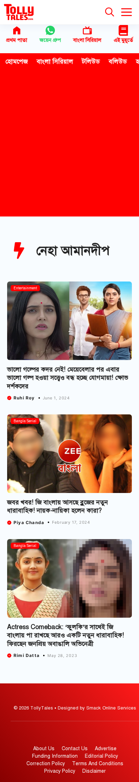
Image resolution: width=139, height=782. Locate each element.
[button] (110, 12)
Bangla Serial (25, 421)
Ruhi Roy (24, 397)
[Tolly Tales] (19, 12)
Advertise (106, 749)
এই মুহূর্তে (123, 40)
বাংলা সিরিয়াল (87, 40)
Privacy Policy (59, 771)
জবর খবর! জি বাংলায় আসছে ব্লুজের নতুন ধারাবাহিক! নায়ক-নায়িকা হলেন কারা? (57, 506)
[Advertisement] (69, 143)
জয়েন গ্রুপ (50, 40)
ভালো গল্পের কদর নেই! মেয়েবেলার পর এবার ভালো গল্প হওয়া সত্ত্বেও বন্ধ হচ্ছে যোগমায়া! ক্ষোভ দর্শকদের (67, 377)
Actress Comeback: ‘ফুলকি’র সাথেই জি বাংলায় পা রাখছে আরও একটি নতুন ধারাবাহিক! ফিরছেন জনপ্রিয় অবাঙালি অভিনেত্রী (65, 635)
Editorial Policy (101, 756)
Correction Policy (45, 764)
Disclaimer (94, 771)
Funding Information (55, 756)
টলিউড (91, 61)
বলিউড (118, 61)
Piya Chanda (29, 522)
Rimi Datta (27, 655)
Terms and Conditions (97, 764)
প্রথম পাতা (16, 40)
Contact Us (75, 749)
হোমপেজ (16, 61)
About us (44, 749)
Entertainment (25, 288)
